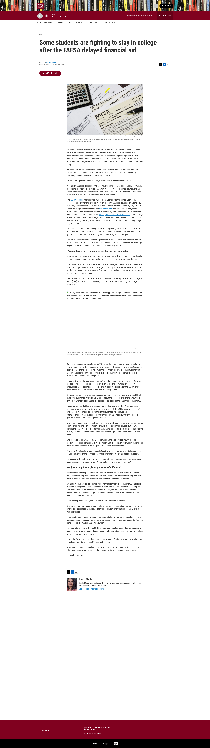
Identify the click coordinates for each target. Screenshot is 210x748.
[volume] (46, 15)
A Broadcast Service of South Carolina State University (97, 728)
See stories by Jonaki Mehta (91, 588)
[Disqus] (105, 634)
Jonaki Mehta (51, 62)
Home (39, 23)
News (60, 23)
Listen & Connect (93, 23)
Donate (167, 6)
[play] (40, 16)
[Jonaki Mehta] (72, 584)
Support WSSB (74, 23)
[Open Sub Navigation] (55, 23)
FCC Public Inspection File (92, 733)
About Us (109, 23)
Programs (48, 23)
